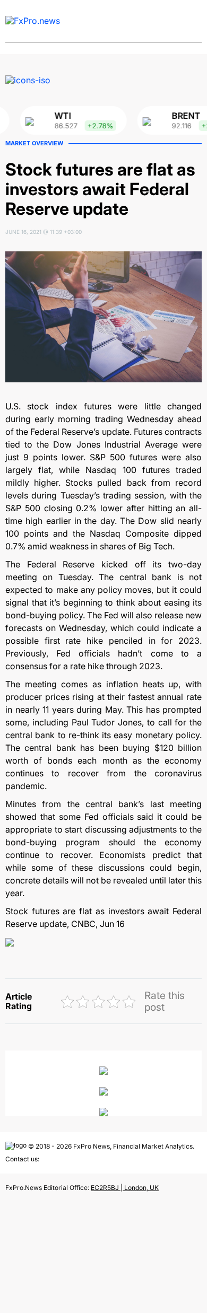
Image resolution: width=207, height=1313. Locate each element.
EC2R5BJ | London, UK (125, 1188)
